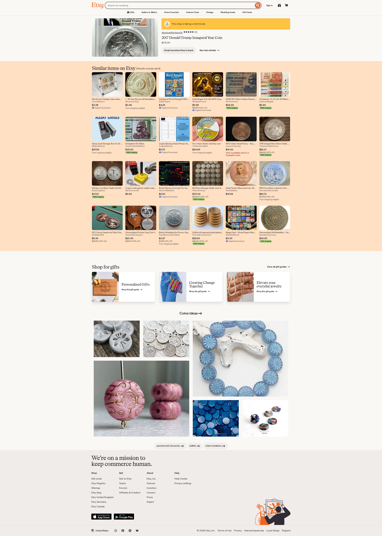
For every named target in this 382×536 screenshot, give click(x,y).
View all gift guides (277, 266)
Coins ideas (189, 313)
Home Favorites (171, 12)
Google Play (124, 517)
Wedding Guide (228, 12)
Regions (286, 530)
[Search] (257, 5)
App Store (101, 517)
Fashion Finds (192, 12)
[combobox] (179, 5)
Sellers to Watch (149, 12)
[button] (100, 530)
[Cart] (286, 5)
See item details (208, 50)
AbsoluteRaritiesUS (172, 32)
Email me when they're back (178, 50)
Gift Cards (247, 12)
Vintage (209, 12)
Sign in (269, 5)
